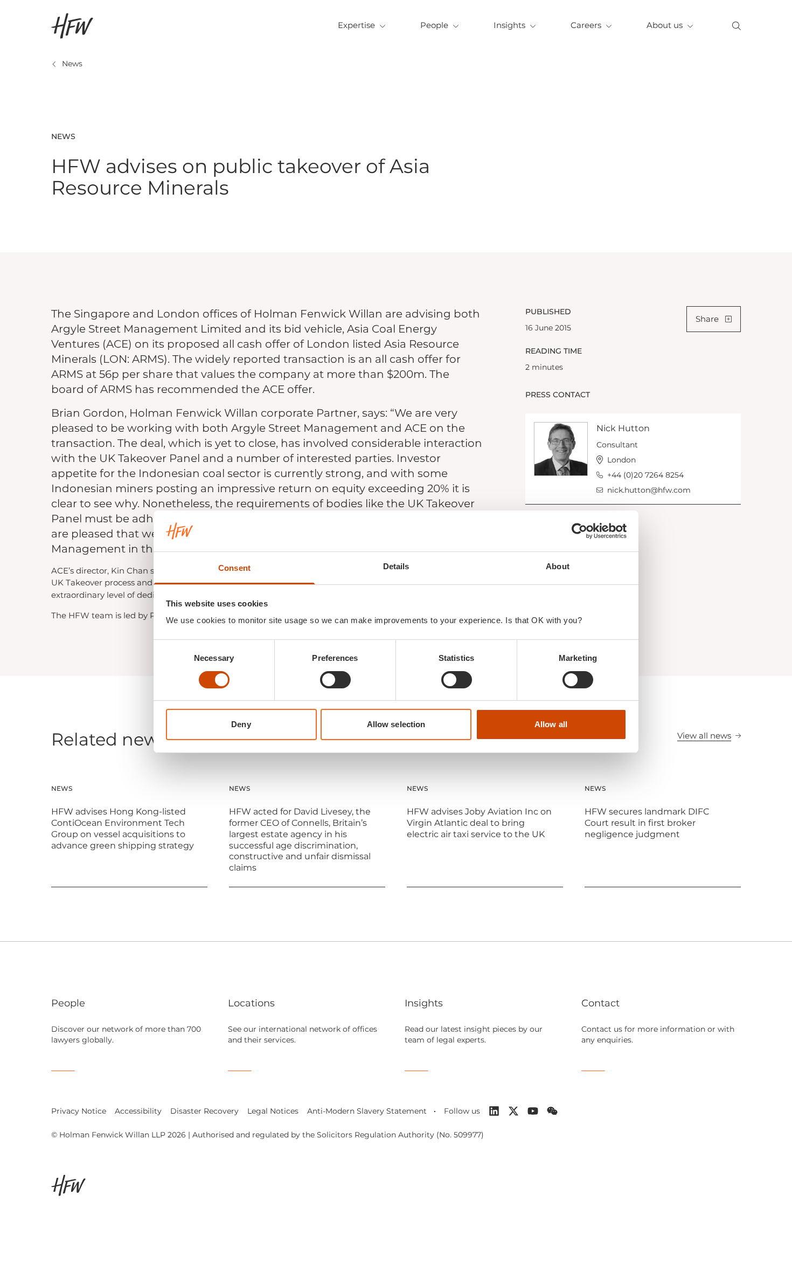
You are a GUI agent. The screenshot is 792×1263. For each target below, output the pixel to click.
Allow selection (396, 724)
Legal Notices (272, 1111)
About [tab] (557, 566)
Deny (241, 724)
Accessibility (138, 1111)
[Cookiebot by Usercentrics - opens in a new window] (579, 531)
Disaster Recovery (204, 1111)
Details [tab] (396, 566)
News (72, 63)
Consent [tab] (234, 567)
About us (665, 25)
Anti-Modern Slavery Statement (367, 1111)
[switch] (335, 679)
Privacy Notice (78, 1111)
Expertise (356, 25)
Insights (509, 25)
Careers (586, 25)
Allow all (550, 724)
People (434, 25)
